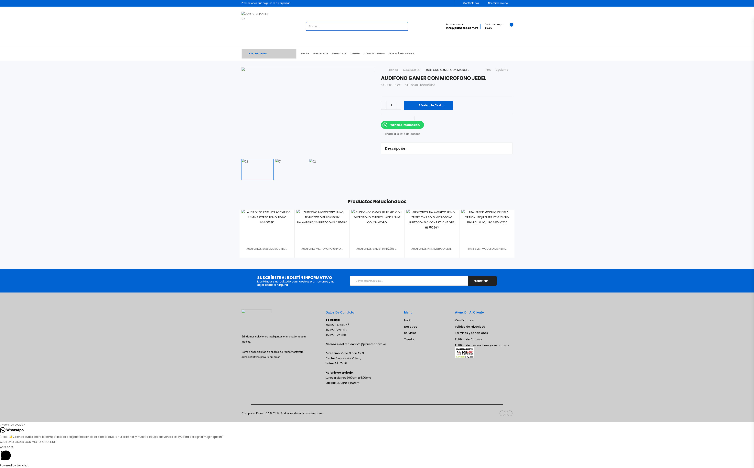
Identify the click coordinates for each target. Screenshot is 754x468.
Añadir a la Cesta (430, 105)
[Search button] (403, 26)
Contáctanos (471, 3)
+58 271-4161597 (336, 325)
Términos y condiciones (471, 333)
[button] (377, 424)
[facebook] (502, 413)
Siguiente (502, 70)
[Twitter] (393, 118)
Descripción (395, 148)
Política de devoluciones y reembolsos (482, 345)
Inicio (304, 53)
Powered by (14, 465)
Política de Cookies (468, 339)
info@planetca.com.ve (370, 344)
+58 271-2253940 (337, 335)
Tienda (355, 53)
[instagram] (509, 413)
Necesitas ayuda (498, 3)
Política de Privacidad (470, 326)
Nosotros (320, 53)
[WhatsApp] (408, 118)
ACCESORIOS (411, 70)
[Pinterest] (400, 118)
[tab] (446, 148)
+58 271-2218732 (336, 330)
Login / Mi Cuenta (401, 53)
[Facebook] (385, 118)
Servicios (339, 53)
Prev (487, 70)
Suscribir (481, 281)
